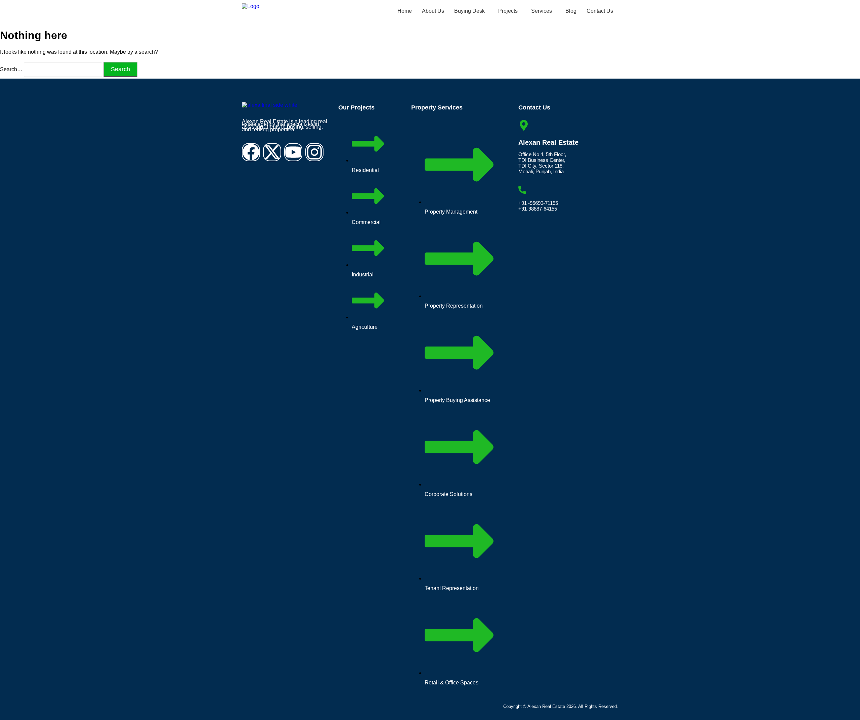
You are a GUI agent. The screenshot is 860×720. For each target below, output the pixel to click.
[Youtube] (293, 152)
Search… (11, 69)
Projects (508, 11)
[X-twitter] (272, 152)
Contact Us (600, 11)
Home (404, 11)
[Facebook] (251, 152)
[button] (471, 11)
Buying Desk (469, 11)
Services (541, 11)
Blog (570, 11)
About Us (433, 11)
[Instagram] (314, 152)
